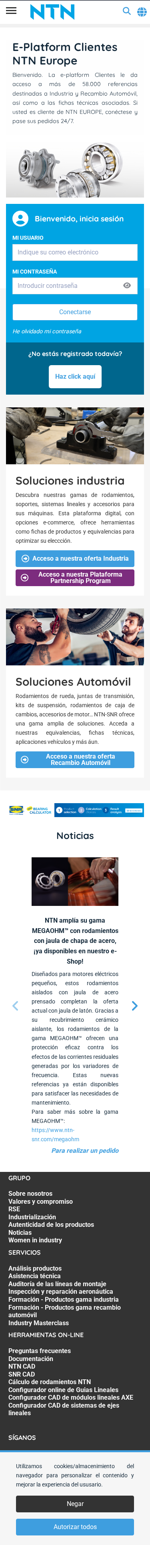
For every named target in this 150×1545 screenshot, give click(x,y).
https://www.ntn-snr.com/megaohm (55, 1135)
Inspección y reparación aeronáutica (60, 1291)
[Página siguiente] (134, 1006)
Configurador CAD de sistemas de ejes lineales (63, 1409)
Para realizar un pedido (84, 1150)
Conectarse (75, 312)
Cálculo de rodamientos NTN (49, 1382)
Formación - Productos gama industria (63, 1299)
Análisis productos (35, 1268)
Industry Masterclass (38, 1323)
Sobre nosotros (30, 1193)
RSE (14, 1209)
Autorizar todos (75, 1527)
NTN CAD (21, 1366)
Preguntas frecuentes (39, 1351)
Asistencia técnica (34, 1276)
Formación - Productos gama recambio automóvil (64, 1311)
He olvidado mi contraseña (46, 331)
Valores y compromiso (40, 1201)
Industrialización (32, 1217)
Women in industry (35, 1240)
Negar (75, 1504)
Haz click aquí (75, 376)
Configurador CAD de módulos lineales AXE (70, 1397)
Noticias (20, 1232)
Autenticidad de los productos (51, 1224)
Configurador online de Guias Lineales (63, 1390)
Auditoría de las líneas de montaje (57, 1284)
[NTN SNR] (52, 12)
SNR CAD (21, 1374)
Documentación (30, 1359)
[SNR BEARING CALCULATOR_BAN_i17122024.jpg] (75, 810)
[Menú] (11, 12)
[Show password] (127, 285)
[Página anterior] (15, 1006)
